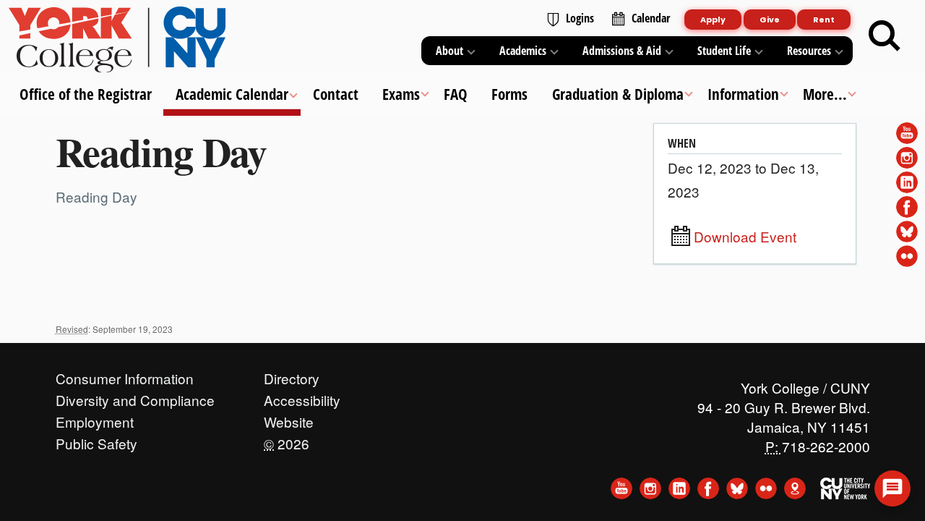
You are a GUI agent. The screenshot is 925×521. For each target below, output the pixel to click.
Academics (522, 51)
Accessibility (302, 396)
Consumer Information (125, 374)
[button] (892, 488)
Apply (713, 19)
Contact (335, 94)
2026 (286, 439)
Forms (509, 94)
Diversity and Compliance (135, 396)
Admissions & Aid (621, 51)
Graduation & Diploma (617, 94)
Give (770, 19)
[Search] (884, 36)
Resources (809, 51)
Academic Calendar (232, 94)
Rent (824, 19)
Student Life (724, 51)
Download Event (745, 236)
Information (742, 94)
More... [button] (825, 94)
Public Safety (96, 439)
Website (289, 418)
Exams (400, 94)
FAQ (456, 94)
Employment (95, 418)
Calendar (651, 18)
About (449, 51)
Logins (580, 18)
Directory (291, 374)
